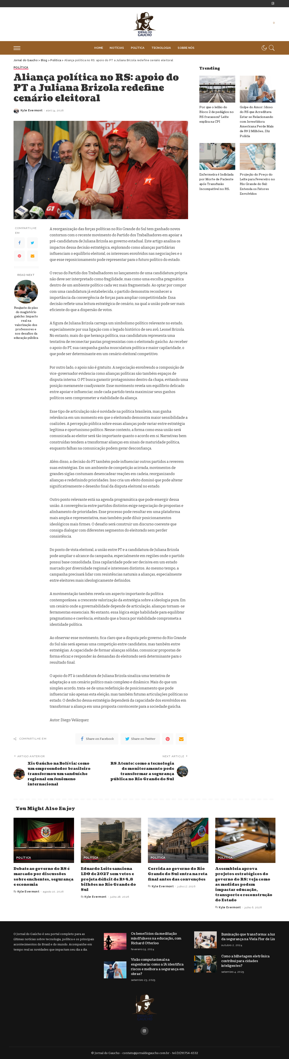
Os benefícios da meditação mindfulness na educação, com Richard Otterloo (156, 938)
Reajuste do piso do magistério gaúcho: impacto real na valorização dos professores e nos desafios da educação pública (26, 323)
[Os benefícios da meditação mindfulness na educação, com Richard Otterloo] (115, 941)
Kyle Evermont (31, 110)
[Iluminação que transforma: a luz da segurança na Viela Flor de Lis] (205, 939)
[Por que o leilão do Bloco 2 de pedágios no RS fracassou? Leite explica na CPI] (217, 89)
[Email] (32, 256)
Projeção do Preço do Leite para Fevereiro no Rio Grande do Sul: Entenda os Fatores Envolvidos (257, 184)
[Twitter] (32, 242)
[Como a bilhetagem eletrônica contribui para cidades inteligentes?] (205, 964)
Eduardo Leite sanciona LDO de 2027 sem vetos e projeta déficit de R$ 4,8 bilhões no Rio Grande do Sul (108, 879)
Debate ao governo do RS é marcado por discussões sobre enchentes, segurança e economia (43, 876)
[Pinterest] (19, 256)
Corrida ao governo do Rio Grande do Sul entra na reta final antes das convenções (177, 874)
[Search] (271, 48)
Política (21, 67)
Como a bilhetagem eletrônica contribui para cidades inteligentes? (245, 961)
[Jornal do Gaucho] (144, 24)
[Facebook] (19, 242)
